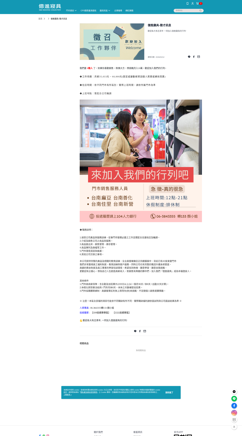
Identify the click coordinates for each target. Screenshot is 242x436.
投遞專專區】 (103, 312)
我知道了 (169, 392)
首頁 (40, 19)
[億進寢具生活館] (49, 7)
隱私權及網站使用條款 (88, 392)
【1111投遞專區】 (122, 312)
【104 (94, 312)
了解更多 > (68, 395)
